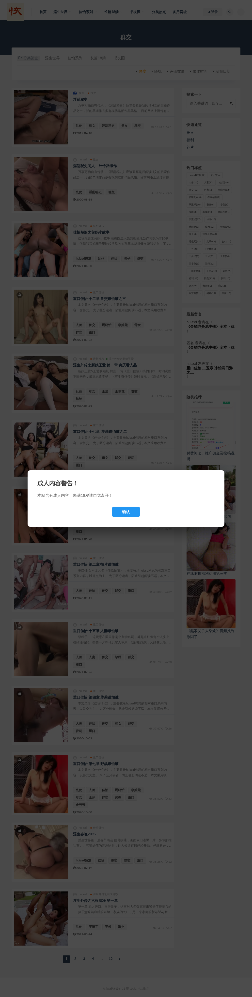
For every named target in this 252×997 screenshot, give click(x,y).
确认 (126, 512)
